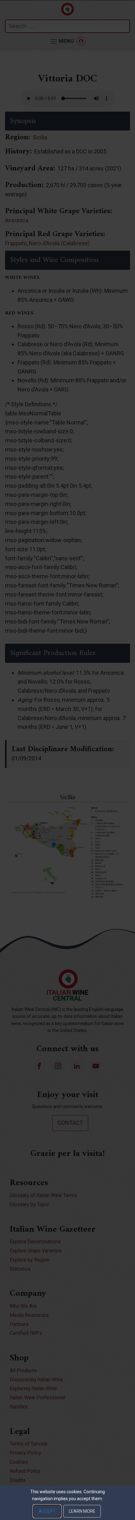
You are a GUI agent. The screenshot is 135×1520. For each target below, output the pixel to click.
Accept (47, 1511)
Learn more (82, 1511)
